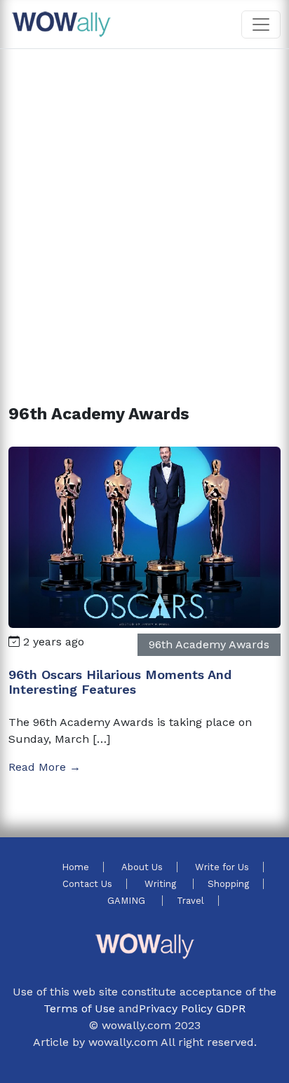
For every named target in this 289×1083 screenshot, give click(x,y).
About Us (142, 867)
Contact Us (87, 884)
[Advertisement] (144, 210)
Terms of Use (79, 1008)
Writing (161, 884)
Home (75, 867)
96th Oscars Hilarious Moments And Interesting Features (119, 682)
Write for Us (222, 867)
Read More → (44, 767)
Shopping (228, 884)
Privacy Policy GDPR (192, 1008)
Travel (190, 900)
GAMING (127, 900)
